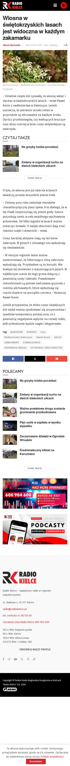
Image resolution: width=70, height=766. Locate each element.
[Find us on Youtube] (15, 659)
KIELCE (58, 337)
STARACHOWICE (31, 342)
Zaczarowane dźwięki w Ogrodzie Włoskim (42, 438)
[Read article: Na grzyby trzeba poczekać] (11, 151)
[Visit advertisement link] (35, 493)
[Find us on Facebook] (3, 659)
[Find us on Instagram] (9, 659)
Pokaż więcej (35, 178)
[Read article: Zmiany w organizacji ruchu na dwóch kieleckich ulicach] (11, 166)
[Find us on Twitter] (21, 659)
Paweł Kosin (43, 337)
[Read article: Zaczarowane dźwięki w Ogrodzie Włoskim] (10, 439)
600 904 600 (42, 622)
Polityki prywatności (52, 756)
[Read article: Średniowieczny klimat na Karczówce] (10, 453)
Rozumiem (36, 761)
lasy (43, 332)
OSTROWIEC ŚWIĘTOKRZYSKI (46, 348)
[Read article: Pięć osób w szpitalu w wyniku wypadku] (10, 426)
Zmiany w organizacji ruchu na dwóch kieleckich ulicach (42, 164)
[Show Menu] (55, 5)
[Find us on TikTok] (34, 659)
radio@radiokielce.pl (15, 609)
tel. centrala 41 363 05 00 (17, 615)
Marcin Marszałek (11, 45)
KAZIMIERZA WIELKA (15, 348)
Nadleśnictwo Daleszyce (18, 337)
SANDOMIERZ (11, 342)
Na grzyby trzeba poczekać (40, 147)
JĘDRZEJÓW (16, 332)
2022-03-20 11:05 (34, 45)
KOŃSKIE (32, 332)
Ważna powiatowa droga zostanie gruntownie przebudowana (42, 410)
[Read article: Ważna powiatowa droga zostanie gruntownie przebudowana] (10, 412)
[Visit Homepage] (13, 5)
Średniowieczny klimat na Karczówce (37, 452)
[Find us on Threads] (28, 659)
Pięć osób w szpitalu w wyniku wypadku (40, 424)
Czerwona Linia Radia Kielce (18, 622)
